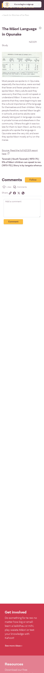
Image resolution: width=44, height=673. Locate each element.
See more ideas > (13, 645)
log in (22, 4)
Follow (33, 179)
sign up (30, 4)
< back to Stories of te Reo (15, 15)
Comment (13, 221)
